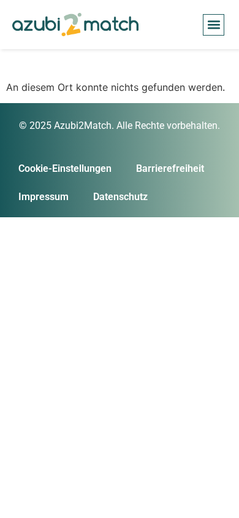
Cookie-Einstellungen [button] (65, 168)
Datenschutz (120, 197)
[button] (213, 25)
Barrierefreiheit (170, 168)
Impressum (43, 197)
